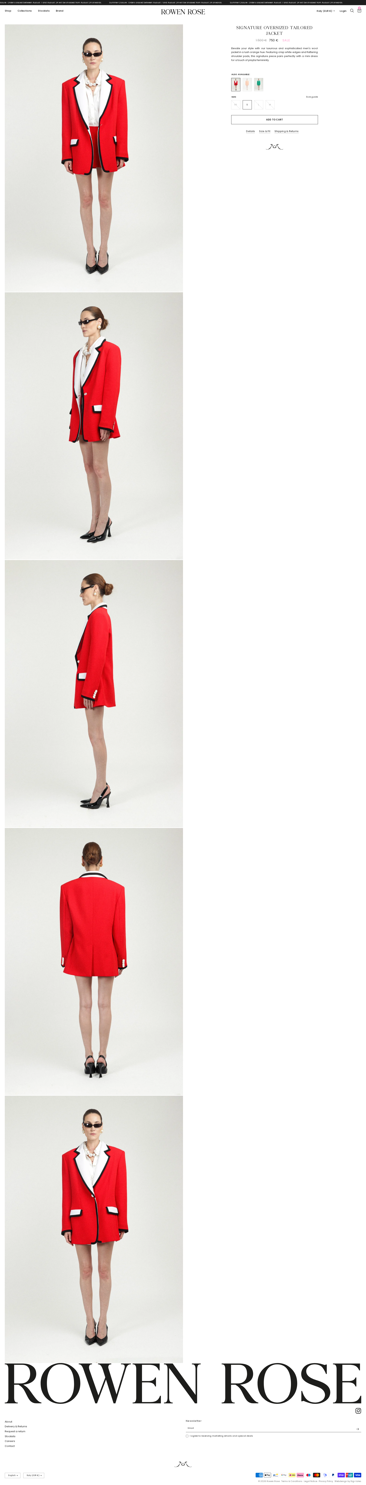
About (8, 1421)
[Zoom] (175, 32)
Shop (8, 11)
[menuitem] (9, 11)
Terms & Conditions (291, 1481)
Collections (25, 11)
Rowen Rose (183, 11)
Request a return (15, 1431)
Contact (10, 1446)
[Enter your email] (357, 1429)
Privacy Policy (326, 1481)
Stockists (44, 11)
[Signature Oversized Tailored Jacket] (235, 84)
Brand (59, 11)
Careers (10, 1441)
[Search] (352, 10)
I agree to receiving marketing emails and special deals (221, 1435)
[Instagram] (357, 1411)
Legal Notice (310, 1481)
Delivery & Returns (16, 1426)
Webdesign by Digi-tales (348, 1481)
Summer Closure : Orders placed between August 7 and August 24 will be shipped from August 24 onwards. (93, 2)
